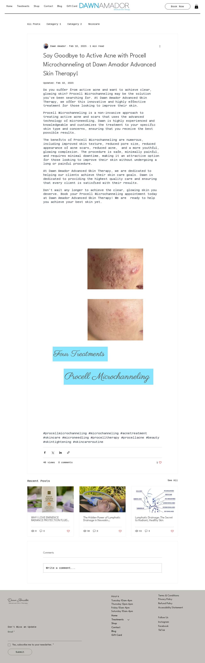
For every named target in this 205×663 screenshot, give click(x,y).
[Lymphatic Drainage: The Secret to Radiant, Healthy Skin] (154, 499)
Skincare (94, 24)
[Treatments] (129, 620)
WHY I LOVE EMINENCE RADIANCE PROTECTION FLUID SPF (49, 519)
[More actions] (160, 46)
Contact (115, 627)
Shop (114, 623)
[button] (196, 6)
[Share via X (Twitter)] (52, 452)
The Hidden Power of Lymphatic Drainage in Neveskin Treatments (101, 519)
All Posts (33, 24)
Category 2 (74, 24)
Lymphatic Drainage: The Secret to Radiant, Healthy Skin (154, 519)
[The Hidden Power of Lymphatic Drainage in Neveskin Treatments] (102, 499)
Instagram (163, 622)
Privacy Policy (165, 599)
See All (173, 480)
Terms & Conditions (168, 596)
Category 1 (54, 24)
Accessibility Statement (170, 608)
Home (114, 616)
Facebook (163, 626)
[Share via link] (68, 452)
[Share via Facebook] (44, 452)
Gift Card (116, 635)
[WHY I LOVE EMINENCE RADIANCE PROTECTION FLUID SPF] (50, 499)
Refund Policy (165, 603)
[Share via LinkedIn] (60, 452)
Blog (113, 631)
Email (11, 632)
